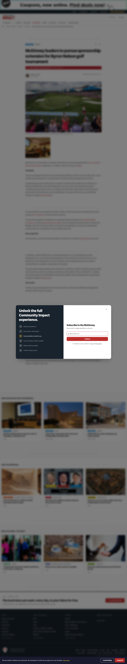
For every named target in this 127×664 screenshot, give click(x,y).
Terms (92, 343)
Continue (87, 339)
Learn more (66, 660)
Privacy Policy (99, 343)
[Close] (106, 309)
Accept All (120, 660)
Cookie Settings (107, 660)
